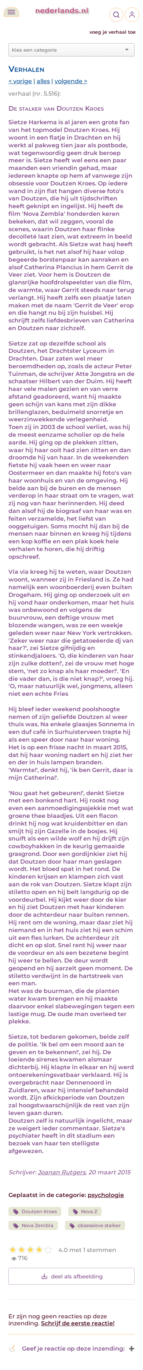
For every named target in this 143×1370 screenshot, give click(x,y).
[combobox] (67, 50)
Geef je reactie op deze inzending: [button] (73, 1348)
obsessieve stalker (99, 1225)
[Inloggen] (132, 14)
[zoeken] (116, 15)
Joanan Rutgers (61, 1172)
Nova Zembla (38, 1225)
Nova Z (89, 1211)
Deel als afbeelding (77, 1276)
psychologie (106, 1195)
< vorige (20, 81)
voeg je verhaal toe (112, 32)
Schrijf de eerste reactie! (77, 1323)
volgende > (71, 81)
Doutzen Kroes (39, 1211)
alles (43, 81)
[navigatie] (11, 12)
